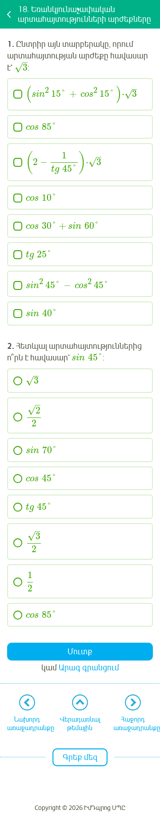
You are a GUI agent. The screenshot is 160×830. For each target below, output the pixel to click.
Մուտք (80, 652)
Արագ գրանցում (89, 668)
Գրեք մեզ (80, 757)
